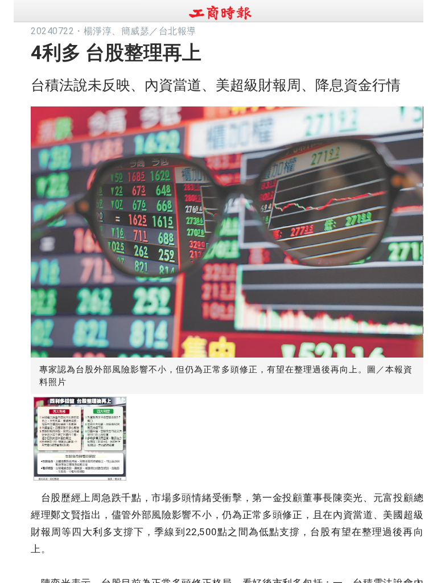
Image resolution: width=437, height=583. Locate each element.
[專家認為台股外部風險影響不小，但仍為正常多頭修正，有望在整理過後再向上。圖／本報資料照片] (227, 229)
